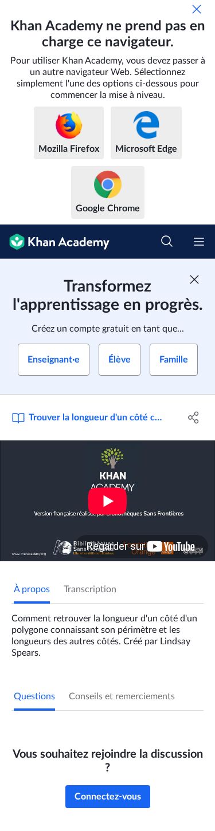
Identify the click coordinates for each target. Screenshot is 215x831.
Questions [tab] (34, 696)
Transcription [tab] (90, 589)
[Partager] (194, 417)
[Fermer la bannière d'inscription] (194, 279)
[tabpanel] (107, 631)
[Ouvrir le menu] (199, 242)
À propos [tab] (32, 589)
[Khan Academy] (55, 241)
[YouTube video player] (107, 500)
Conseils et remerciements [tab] (122, 696)
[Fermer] (196, 9)
